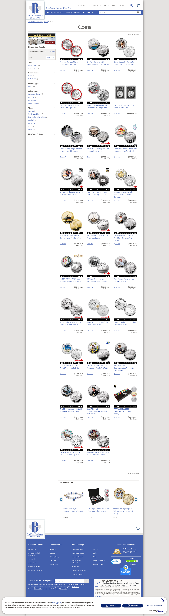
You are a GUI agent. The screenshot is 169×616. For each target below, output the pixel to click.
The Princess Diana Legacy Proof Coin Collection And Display (123, 237)
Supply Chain (54, 565)
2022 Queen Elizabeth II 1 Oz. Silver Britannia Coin (124, 106)
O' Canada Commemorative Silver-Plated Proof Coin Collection (123, 194)
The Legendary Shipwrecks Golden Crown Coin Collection (70, 236)
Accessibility (123, 5)
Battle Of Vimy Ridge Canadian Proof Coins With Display (71, 150)
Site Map (53, 561)
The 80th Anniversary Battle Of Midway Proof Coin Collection (71, 410)
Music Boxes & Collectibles (76, 562)
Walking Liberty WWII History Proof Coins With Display (70, 323)
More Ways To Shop (35, 134)
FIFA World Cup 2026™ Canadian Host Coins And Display (123, 411)
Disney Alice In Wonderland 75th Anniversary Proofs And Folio (125, 150)
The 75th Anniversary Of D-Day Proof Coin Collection (98, 150)
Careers (52, 553)
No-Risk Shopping (84, 5)
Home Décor (76, 567)
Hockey (95, 549)
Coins (30, 86)
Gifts (94, 557)
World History (33, 103)
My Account (32, 549)
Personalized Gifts (77, 549)
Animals (31, 111)
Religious (31, 123)
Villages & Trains (77, 574)
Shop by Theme (98, 565)
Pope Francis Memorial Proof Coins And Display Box (124, 280)
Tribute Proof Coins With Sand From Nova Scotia (97, 236)
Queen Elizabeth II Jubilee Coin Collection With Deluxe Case (124, 63)
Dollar (30, 76)
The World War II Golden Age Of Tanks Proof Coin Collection (98, 453)
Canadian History (34, 94)
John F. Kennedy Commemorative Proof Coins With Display (124, 367)
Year (30, 62)
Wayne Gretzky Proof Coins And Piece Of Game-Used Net (71, 193)
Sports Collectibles (99, 561)
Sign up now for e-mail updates (41, 581)
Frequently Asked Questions (34, 554)
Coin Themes (33, 91)
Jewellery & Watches (78, 553)
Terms (126, 595)
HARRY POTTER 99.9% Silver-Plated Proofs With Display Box (71, 280)
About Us (53, 549)
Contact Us (32, 559)
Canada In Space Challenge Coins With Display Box (70, 106)
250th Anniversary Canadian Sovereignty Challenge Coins (97, 106)
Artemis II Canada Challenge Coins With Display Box (70, 63)
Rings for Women (77, 557)
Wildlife (31, 129)
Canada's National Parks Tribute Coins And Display (125, 323)
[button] (116, 561)
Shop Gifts (87, 12)
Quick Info (63, 70)
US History (32, 100)
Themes (31, 108)
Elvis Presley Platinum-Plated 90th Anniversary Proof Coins (97, 193)
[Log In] (131, 5)
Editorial (31, 97)
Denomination (33, 73)
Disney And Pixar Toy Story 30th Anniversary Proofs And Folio (98, 366)
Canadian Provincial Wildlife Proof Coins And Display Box (70, 453)
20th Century (33, 65)
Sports (30, 126)
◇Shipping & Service (35, 570)
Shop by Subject (72, 12)
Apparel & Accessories (79, 570)
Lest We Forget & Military (37, 117)
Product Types (33, 84)
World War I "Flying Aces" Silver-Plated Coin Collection (98, 323)
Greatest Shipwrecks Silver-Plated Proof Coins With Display (98, 63)
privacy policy (57, 603)
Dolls (95, 553)
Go (86, 581)
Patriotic (31, 120)
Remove (49, 57)
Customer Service (110, 5)
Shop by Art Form (54, 12)
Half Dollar (32, 79)
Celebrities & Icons (35, 114)
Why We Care (97, 5)
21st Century (33, 68)
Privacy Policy (54, 557)
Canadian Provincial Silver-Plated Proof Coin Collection (70, 366)
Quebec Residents (34, 567)
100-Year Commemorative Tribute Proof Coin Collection (97, 280)
